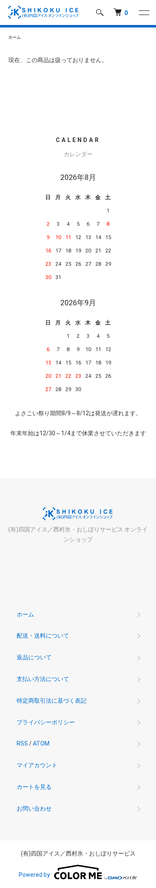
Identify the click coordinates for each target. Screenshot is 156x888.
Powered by (34, 874)
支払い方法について (43, 679)
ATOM (41, 743)
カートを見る (34, 786)
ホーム (14, 37)
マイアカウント (37, 765)
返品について (34, 657)
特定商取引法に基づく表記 (52, 700)
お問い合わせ (34, 808)
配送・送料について (43, 635)
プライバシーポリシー (46, 722)
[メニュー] (143, 12)
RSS (22, 743)
